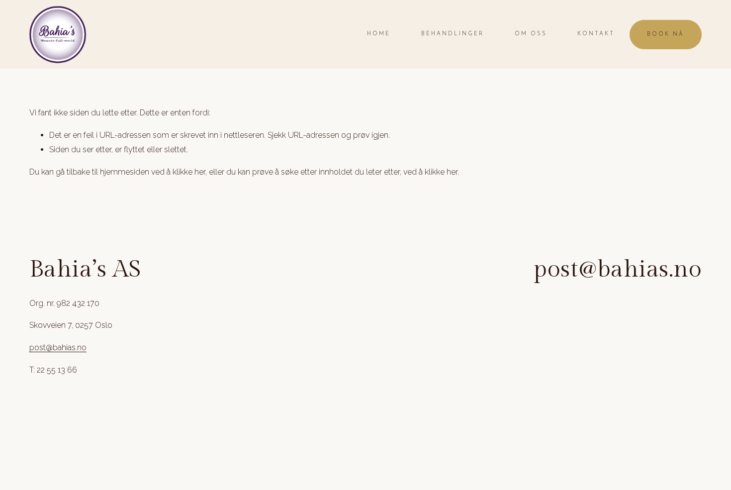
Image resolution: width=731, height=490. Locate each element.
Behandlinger (452, 34)
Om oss (531, 34)
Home (378, 34)
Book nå (665, 34)
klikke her (189, 172)
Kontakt (596, 34)
